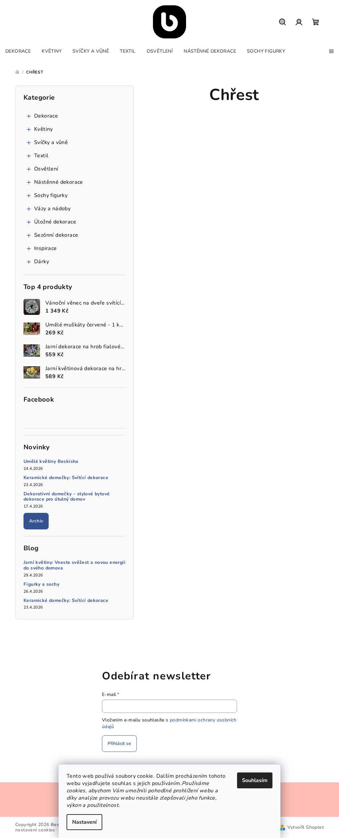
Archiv (36, 521)
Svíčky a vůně (51, 142)
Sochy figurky (51, 195)
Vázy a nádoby (52, 208)
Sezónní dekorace (56, 235)
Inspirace (45, 248)
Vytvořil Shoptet (305, 827)
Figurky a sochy (41, 584)
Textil (41, 155)
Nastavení (84, 822)
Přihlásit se (119, 743)
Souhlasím (254, 780)
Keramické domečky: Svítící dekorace (66, 478)
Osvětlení (46, 169)
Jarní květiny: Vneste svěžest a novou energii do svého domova (74, 565)
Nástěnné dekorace (58, 182)
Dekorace (46, 116)
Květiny (43, 129)
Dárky (41, 261)
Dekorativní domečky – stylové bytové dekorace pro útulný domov (67, 497)
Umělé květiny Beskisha (51, 462)
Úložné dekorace (55, 221)
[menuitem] (18, 51)
